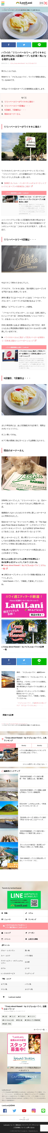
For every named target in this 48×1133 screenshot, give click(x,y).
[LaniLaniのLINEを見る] (43, 1111)
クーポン (31, 933)
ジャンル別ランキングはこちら (34, 764)
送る (39, 44)
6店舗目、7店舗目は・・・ (14, 110)
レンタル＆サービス (8, 973)
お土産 (27, 962)
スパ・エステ (5, 956)
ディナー (32, 1016)
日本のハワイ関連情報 (33, 1020)
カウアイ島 (29, 989)
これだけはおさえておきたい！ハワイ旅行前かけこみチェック (16, 926)
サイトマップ (26, 1125)
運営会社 (18, 1125)
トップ (2, 8)
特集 (5, 913)
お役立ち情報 (33, 939)
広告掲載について (19, 1127)
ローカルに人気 (9, 1020)
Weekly (24, 745)
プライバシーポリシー (38, 1125)
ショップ (7, 933)
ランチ (13, 1016)
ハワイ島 (28, 984)
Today (8, 745)
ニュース (7, 919)
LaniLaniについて (9, 1125)
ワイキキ (22, 1016)
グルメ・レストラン (8, 950)
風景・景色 (7, 1024)
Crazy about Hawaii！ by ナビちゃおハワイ (19, 8)
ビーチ (27, 968)
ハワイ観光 (29, 956)
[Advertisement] (24, 875)
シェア (8, 44)
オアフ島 (4, 984)
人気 (5, 1016)
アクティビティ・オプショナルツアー (12, 962)
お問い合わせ (30, 1127)
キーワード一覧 (39, 1029)
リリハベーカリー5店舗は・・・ (16, 106)
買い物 (27, 950)
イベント (7, 939)
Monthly (39, 745)
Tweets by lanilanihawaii (11, 888)
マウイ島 (4, 989)
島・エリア (7, 979)
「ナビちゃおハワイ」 (24, 703)
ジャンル (6, 945)
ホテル (3, 968)
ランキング (32, 919)
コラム (7, 8)
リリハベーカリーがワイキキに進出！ (18, 102)
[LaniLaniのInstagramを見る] (33, 1111)
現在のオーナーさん (11, 114)
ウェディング (29, 973)
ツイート (24, 44)
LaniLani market (15, 997)
